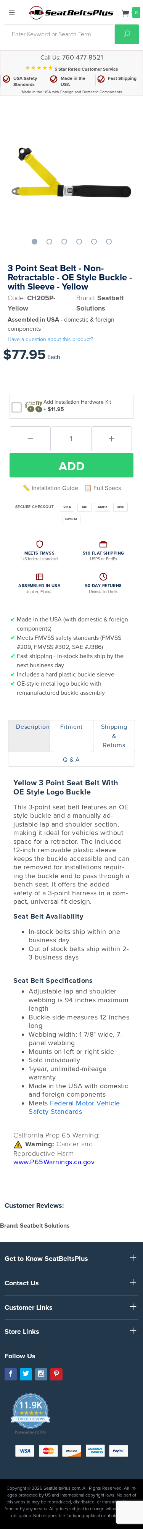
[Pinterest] (56, 1374)
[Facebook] (11, 1374)
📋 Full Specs (102, 488)
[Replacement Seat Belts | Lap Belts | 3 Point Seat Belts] (71, 12)
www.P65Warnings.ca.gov (54, 1162)
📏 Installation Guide (50, 488)
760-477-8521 (82, 57)
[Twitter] (26, 1374)
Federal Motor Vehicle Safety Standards (74, 1107)
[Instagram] (41, 1374)
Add (72, 466)
